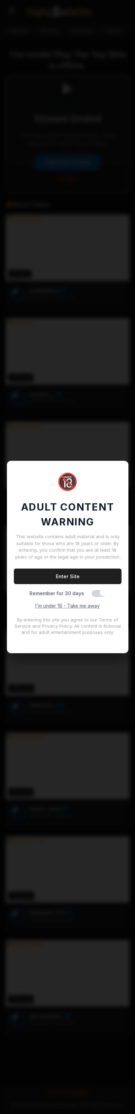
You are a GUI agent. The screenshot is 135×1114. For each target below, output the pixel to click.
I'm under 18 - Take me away (67, 606)
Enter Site (68, 576)
